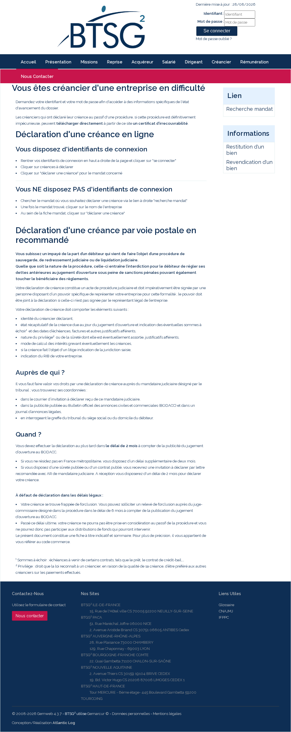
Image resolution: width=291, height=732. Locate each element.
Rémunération (254, 61)
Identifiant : (214, 13)
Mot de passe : (211, 21)
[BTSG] (101, 27)
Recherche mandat (249, 109)
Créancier (221, 61)
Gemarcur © (98, 714)
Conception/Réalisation (43, 723)
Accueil (28, 61)
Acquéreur (142, 61)
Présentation (58, 61)
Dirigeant (194, 61)
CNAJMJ (226, 611)
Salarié (169, 61)
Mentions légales (167, 714)
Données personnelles (131, 714)
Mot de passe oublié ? (214, 39)
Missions (89, 61)
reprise (114, 61)
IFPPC (224, 617)
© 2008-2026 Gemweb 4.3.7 (37, 714)
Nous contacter (37, 76)
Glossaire (226, 605)
